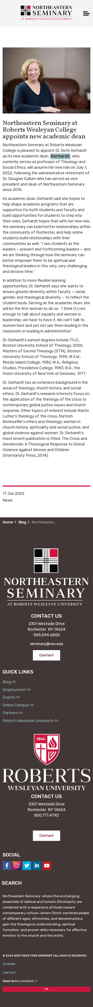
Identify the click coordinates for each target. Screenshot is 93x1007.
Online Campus (16, 705)
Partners (10, 713)
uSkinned (26, 981)
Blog (7, 682)
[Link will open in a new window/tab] (7, 865)
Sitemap (9, 964)
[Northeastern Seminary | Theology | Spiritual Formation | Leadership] (46, 12)
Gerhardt (60, 156)
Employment (14, 689)
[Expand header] (86, 13)
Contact (9, 972)
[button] (46, 80)
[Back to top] (46, 989)
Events (9, 697)
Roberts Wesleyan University (28, 720)
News (8, 500)
